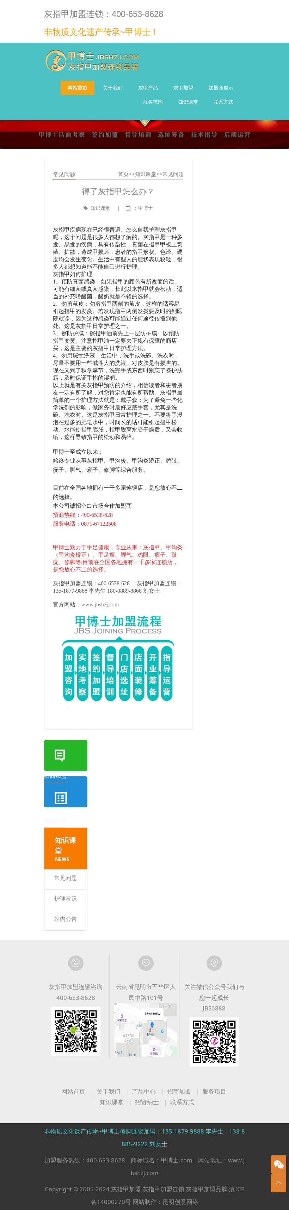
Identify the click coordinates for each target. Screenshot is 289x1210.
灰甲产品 (148, 87)
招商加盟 (179, 1091)
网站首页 (77, 87)
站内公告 (65, 918)
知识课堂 (188, 101)
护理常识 (65, 898)
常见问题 (173, 174)
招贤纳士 (147, 1102)
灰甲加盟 (183, 87)
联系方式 (223, 101)
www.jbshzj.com (100, 604)
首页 (123, 174)
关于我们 (113, 87)
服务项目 (214, 1091)
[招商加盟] (65, 755)
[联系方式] (65, 791)
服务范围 (153, 101)
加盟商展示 (221, 87)
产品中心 (144, 1091)
